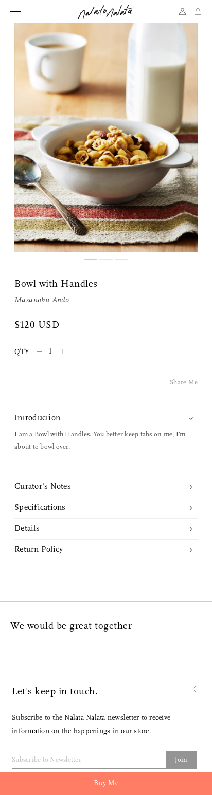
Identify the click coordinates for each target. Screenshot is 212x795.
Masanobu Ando (41, 300)
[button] (90, 259)
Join (181, 759)
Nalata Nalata (106, 12)
